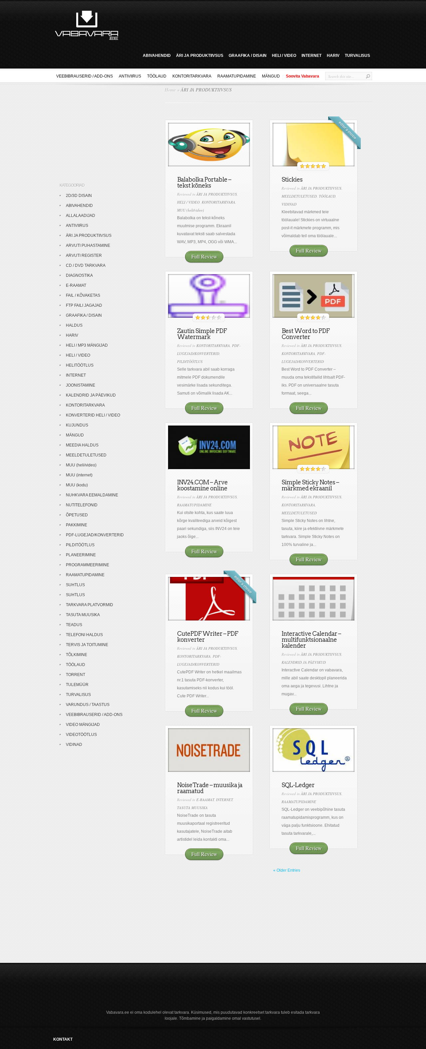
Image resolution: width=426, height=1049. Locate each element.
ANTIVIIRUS (130, 76)
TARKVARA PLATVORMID (89, 605)
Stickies (292, 179)
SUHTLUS (75, 585)
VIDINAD (289, 204)
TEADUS (74, 624)
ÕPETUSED (77, 515)
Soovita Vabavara (302, 76)
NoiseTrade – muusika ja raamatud (209, 788)
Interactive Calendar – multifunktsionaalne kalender (311, 639)
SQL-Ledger (298, 785)
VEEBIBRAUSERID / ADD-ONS (84, 76)
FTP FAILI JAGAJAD (84, 305)
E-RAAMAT (205, 799)
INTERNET (311, 55)
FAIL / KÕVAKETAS (83, 295)
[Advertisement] (247, 24)
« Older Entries (286, 870)
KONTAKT (63, 1039)
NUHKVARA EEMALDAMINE (92, 495)
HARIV (333, 55)
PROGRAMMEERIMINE (87, 565)
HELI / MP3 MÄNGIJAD (87, 345)
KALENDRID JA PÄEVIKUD (304, 662)
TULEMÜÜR (77, 684)
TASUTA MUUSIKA (192, 807)
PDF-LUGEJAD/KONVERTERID (95, 535)
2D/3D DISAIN (79, 195)
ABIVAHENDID (157, 55)
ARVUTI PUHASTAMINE (88, 245)
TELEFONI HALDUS (84, 634)
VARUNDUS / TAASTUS (87, 704)
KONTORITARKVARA (191, 76)
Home (170, 90)
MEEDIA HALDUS (82, 445)
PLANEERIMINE (81, 555)
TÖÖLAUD (156, 76)
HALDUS (74, 325)
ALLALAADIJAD (80, 215)
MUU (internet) (79, 475)
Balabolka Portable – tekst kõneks (204, 182)
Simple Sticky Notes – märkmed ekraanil (310, 485)
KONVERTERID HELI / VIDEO (93, 415)
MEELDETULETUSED (299, 196)
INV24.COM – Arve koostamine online (202, 485)
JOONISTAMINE (80, 385)
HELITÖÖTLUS (80, 365)
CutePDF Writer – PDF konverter (207, 636)
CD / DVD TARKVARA (86, 265)
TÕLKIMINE (76, 654)
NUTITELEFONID (82, 505)
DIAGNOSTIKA (79, 275)
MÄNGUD (271, 76)
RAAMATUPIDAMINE (236, 76)
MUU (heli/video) (190, 210)
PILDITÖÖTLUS (190, 361)
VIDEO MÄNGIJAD (83, 724)
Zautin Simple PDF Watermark (202, 333)
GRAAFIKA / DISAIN (248, 55)
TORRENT (75, 674)
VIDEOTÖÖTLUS (81, 734)
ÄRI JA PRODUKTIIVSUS (199, 55)
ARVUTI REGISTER (84, 255)
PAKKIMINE (76, 525)
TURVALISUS (357, 55)
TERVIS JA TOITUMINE (87, 644)
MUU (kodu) (77, 485)
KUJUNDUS (77, 425)
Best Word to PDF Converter (305, 333)
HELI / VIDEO (284, 55)
